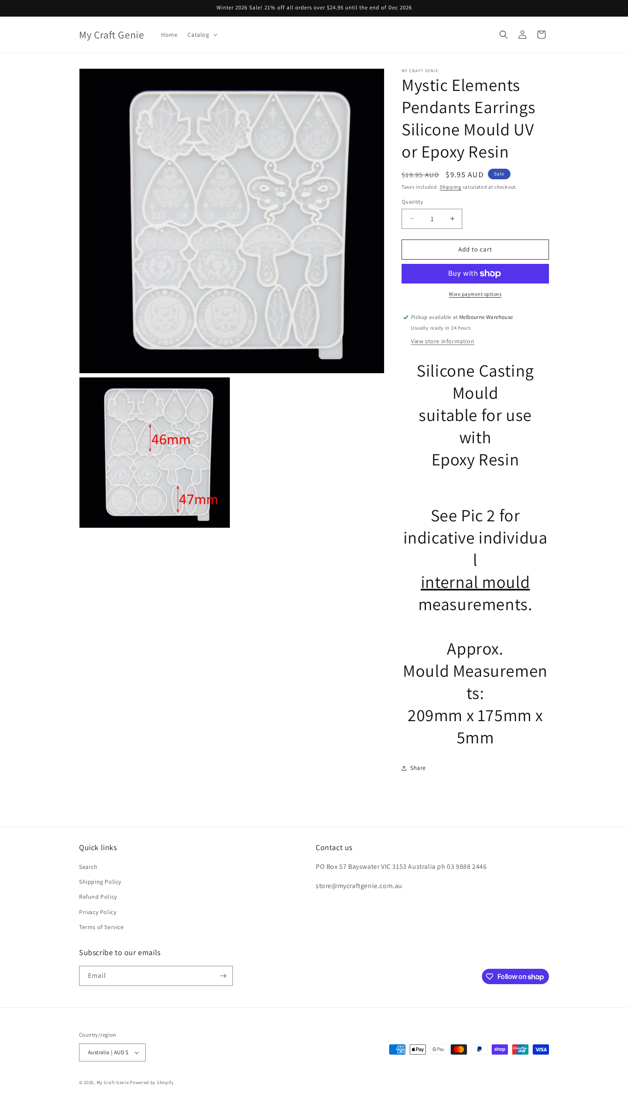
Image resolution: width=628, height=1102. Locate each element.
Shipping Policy (100, 882)
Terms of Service (101, 927)
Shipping (450, 187)
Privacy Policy (97, 912)
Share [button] (418, 768)
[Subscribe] (223, 976)
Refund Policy (98, 896)
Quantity (412, 201)
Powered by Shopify (152, 1082)
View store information (442, 341)
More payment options (475, 294)
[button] (201, 35)
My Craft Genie (113, 1082)
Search (88, 867)
